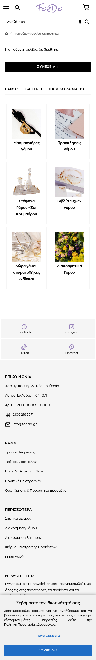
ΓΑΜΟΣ (12, 89)
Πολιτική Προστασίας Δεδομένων (29, 624)
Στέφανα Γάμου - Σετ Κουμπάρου (26, 207)
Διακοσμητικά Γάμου (69, 269)
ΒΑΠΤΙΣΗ (33, 89)
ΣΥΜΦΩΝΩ (48, 650)
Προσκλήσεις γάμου (69, 146)
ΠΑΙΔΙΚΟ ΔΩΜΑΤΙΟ (66, 89)
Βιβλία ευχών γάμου (69, 204)
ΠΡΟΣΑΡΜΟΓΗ (48, 636)
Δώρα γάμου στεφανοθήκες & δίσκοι (26, 272)
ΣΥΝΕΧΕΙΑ (46, 67)
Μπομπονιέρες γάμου (27, 146)
